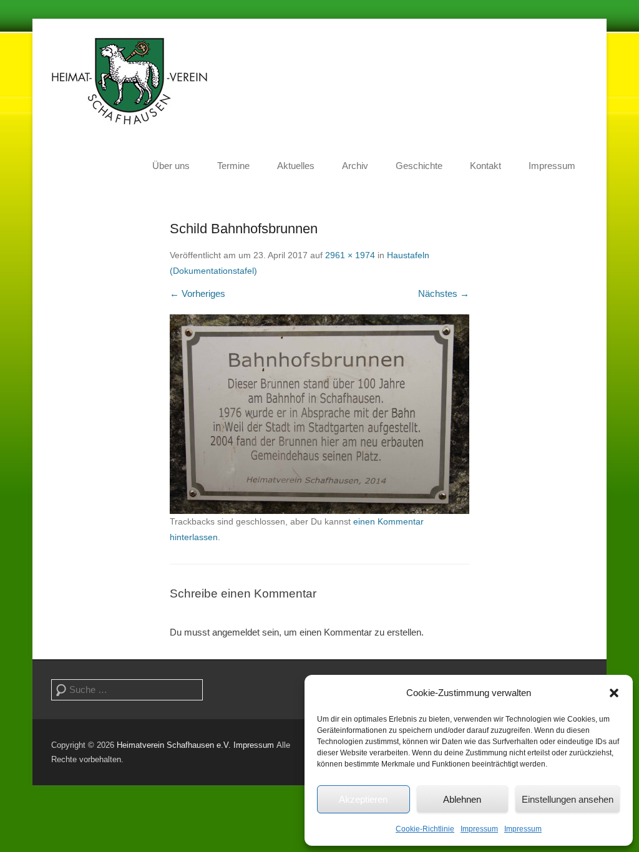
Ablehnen (462, 799)
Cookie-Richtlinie (425, 829)
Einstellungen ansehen (567, 799)
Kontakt (485, 165)
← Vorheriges (197, 293)
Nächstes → (443, 293)
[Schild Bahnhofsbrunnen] (319, 414)
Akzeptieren (363, 799)
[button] (614, 693)
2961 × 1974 (350, 255)
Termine (233, 165)
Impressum (479, 829)
